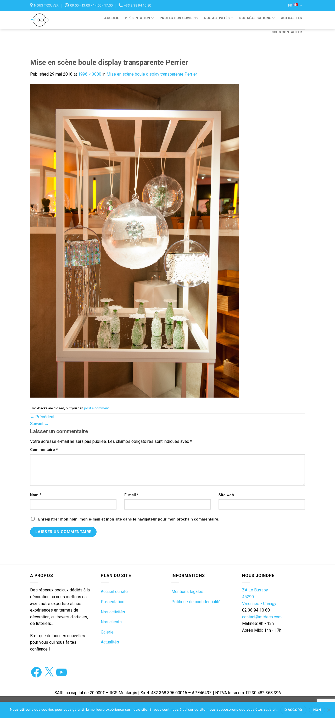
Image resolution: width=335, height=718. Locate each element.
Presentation (112, 601)
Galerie (107, 632)
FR (290, 5)
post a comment (96, 408)
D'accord (293, 710)
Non (317, 710)
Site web (226, 495)
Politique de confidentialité (196, 601)
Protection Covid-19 (179, 18)
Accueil (111, 18)
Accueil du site (114, 591)
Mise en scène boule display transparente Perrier (152, 74)
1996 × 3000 (89, 74)
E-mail (131, 495)
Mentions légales (187, 591)
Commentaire (44, 450)
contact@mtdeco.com (262, 616)
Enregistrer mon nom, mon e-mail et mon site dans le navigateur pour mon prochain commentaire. (128, 519)
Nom (35, 495)
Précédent (42, 416)
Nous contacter (286, 32)
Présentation (137, 18)
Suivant (39, 423)
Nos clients (111, 621)
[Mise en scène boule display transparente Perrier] (134, 240)
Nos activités (217, 18)
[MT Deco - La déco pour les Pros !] (45, 20)
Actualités (291, 18)
